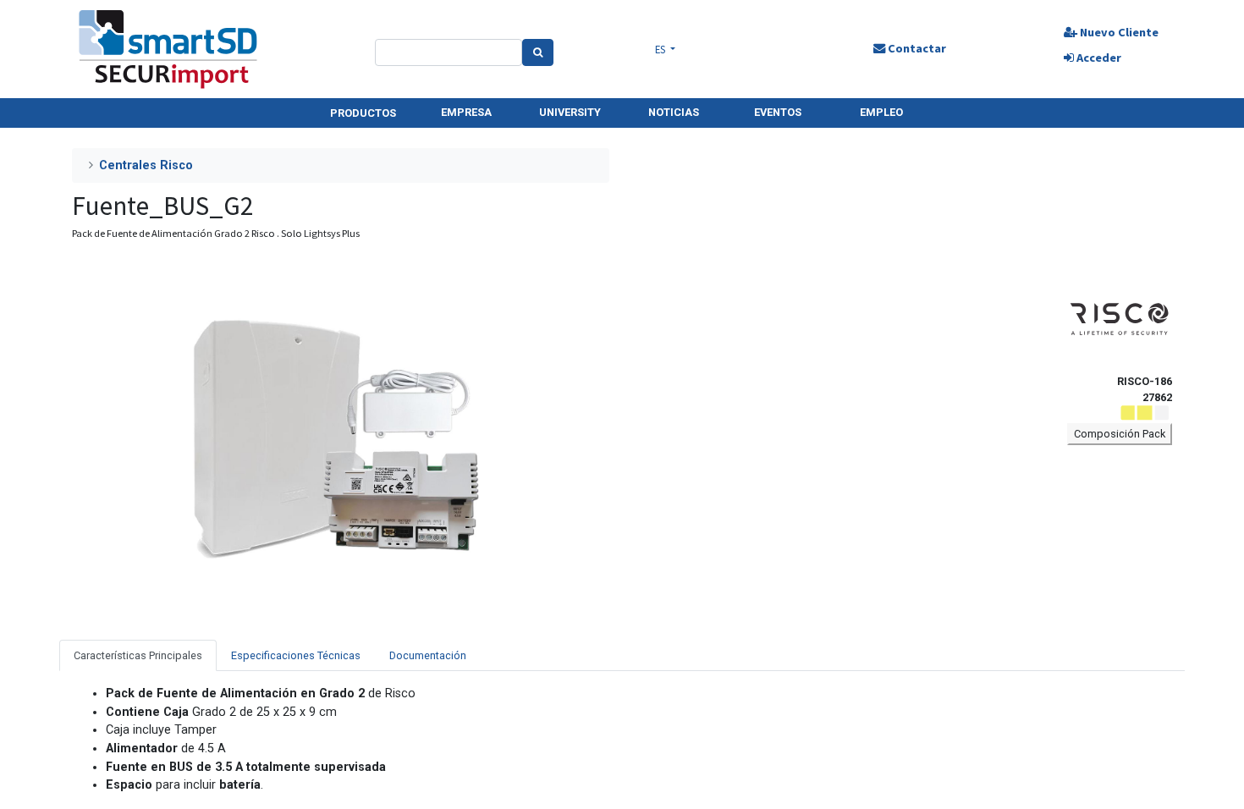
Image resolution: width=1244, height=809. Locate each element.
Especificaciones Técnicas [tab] (296, 655)
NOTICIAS (673, 112)
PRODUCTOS (363, 113)
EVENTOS (777, 112)
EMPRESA (466, 112)
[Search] (537, 52)
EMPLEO (881, 112)
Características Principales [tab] (138, 655)
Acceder (1097, 57)
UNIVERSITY (570, 112)
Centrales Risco (146, 165)
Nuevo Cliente (1118, 32)
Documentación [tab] (427, 655)
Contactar (915, 48)
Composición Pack (1119, 433)
